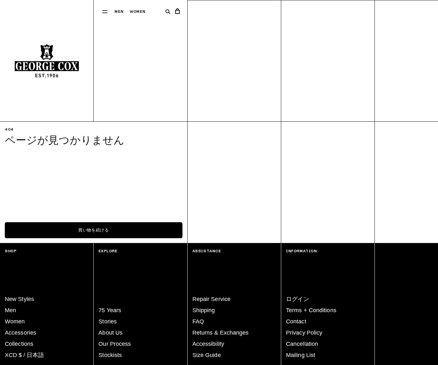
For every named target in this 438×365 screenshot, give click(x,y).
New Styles (19, 299)
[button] (104, 11)
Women (137, 11)
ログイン (297, 299)
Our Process (114, 344)
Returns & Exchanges (220, 332)
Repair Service (211, 299)
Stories (107, 321)
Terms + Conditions (311, 310)
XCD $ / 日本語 (24, 355)
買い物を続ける (93, 230)
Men (118, 11)
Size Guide (206, 355)
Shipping (203, 310)
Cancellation (302, 344)
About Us (110, 332)
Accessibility (208, 344)
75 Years (109, 310)
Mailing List (300, 355)
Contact (296, 321)
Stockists (110, 355)
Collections (19, 344)
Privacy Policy (304, 332)
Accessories (20, 332)
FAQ (198, 321)
